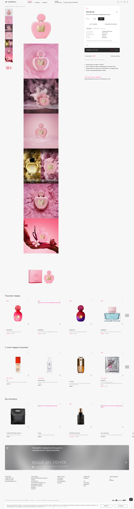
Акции (56, 1)
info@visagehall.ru (10, 481)
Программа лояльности (38, 482)
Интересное (58, 2)
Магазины (60, 478)
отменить (121, 506)
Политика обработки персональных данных (48, 500)
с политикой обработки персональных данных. (56, 506)
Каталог (33, 489)
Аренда (59, 482)
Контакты (60, 479)
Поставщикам (61, 481)
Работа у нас (61, 476)
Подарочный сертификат (70, 2)
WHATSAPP (86, 484)
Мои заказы (34, 476)
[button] (7, 315)
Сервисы (86, 478)
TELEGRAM (86, 482)
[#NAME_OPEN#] (131, 499)
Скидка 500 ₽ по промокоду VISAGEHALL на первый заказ (102, 68)
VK (84, 481)
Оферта (33, 500)
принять (106, 506)
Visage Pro (87, 476)
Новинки (44, 2)
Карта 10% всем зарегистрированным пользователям (101, 66)
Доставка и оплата (36, 484)
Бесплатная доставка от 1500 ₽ (95, 64)
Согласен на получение (51, 466)
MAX (85, 485)
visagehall (8, 476)
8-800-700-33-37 (9, 478)
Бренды (33, 487)
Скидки (30, 1)
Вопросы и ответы (36, 485)
